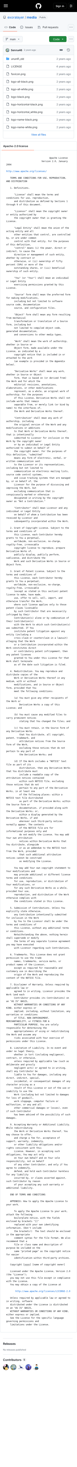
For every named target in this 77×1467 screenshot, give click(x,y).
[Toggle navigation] (6, 6)
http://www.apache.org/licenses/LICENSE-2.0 (42, 1291)
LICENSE (16, 66)
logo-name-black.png (24, 119)
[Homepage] (38, 6)
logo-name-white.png (24, 127)
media (32, 17)
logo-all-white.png (22, 89)
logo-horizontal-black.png (27, 104)
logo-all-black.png (22, 81)
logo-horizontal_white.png (27, 112)
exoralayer (15, 17)
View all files (38, 134)
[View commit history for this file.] (68, 50)
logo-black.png (20, 96)
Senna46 (16, 50)
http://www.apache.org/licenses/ (26, 171)
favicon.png (18, 74)
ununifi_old (17, 58)
